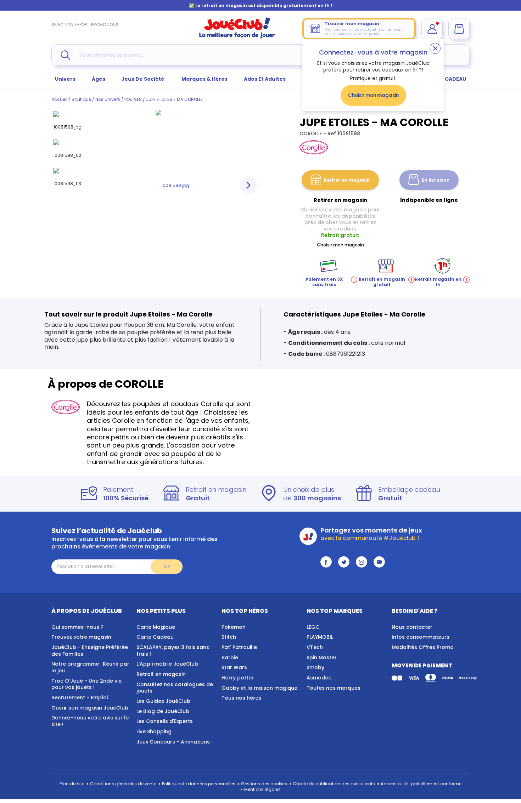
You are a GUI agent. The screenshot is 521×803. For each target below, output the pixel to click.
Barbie (230, 657)
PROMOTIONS (104, 25)
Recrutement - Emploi (79, 697)
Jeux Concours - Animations (173, 741)
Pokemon (234, 627)
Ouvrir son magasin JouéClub (89, 707)
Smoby (315, 667)
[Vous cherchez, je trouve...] (65, 55)
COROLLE (311, 133)
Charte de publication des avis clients (334, 784)
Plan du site (72, 784)
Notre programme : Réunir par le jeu (90, 667)
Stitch (229, 636)
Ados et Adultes (265, 78)
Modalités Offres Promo (423, 647)
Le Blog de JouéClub (162, 711)
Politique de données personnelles (198, 784)
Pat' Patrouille (239, 647)
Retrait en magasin (161, 674)
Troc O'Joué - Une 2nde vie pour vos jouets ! (86, 684)
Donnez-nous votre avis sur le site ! (90, 721)
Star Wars (234, 667)
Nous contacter (412, 627)
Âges (98, 78)
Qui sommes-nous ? (77, 627)
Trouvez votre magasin (81, 636)
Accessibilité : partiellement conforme (421, 784)
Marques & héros (204, 78)
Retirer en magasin (347, 180)
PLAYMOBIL (320, 636)
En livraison (436, 180)
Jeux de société (143, 78)
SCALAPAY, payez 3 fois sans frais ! (172, 650)
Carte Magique (155, 627)
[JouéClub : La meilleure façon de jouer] (237, 37)
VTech (315, 647)
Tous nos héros (242, 697)
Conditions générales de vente (123, 784)
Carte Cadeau (155, 636)
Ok (167, 566)
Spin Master (322, 657)
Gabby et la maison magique (259, 687)
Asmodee (319, 677)
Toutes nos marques (333, 687)
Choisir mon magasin (373, 95)
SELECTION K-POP (69, 25)
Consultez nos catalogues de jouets (174, 688)
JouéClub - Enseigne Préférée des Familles (89, 650)
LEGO (313, 627)
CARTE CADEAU (446, 78)
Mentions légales (262, 789)
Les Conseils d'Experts (164, 721)
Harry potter (238, 677)
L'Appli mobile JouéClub (167, 663)
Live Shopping (154, 731)
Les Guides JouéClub (163, 701)
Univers (65, 78)
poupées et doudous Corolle (178, 403)
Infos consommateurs (420, 636)
